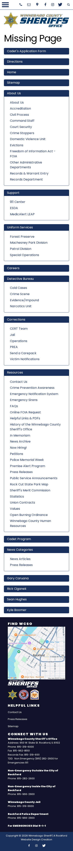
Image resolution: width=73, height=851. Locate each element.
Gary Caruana (18, 578)
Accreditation (20, 108)
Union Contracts (22, 502)
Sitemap (13, 82)
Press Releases (21, 472)
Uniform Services (20, 227)
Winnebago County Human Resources (30, 523)
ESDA (14, 208)
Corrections (16, 319)
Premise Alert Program (27, 466)
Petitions (16, 454)
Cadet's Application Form (26, 51)
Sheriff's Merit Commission (30, 490)
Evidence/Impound (24, 300)
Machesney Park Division (28, 242)
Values (15, 508)
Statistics (17, 496)
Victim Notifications (25, 359)
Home (11, 72)
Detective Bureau (20, 279)
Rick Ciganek (16, 588)
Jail (12, 335)
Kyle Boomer (16, 610)
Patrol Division (20, 249)
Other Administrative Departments (26, 165)
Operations (18, 341)
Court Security (21, 127)
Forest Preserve (22, 236)
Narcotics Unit (21, 306)
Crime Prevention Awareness (32, 388)
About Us (14, 93)
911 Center (17, 202)
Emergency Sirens (24, 400)
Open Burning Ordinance (29, 515)
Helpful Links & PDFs (25, 418)
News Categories (20, 549)
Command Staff (22, 120)
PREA (14, 347)
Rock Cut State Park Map (29, 484)
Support (13, 193)
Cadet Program (19, 539)
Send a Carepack (23, 353)
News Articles (20, 559)
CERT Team (19, 328)
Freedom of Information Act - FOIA (32, 153)
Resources (15, 372)
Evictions (16, 145)
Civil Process (19, 114)
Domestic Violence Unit (28, 139)
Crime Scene (20, 294)
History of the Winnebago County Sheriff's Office (35, 427)
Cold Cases (18, 288)
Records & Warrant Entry (29, 173)
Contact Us (18, 382)
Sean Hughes (17, 599)
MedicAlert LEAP (22, 214)
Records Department (26, 179)
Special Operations (24, 255)
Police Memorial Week (27, 460)
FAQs (14, 406)
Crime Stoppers (22, 133)
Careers (13, 268)
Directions (15, 61)
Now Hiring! (18, 447)
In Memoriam (20, 435)
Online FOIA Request (25, 412)
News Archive (20, 441)
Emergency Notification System (34, 394)
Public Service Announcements (33, 478)
